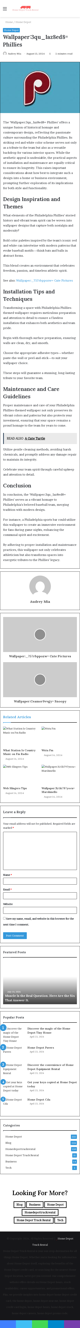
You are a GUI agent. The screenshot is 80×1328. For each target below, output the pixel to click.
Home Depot (23, 22)
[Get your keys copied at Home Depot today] (13, 1087)
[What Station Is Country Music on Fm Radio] (20, 737)
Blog (8, 1142)
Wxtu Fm (47, 750)
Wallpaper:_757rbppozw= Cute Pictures (44, 280)
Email (7, 889)
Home (9, 22)
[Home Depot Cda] (13, 1105)
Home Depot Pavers (40, 1047)
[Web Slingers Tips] (20, 775)
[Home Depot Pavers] (13, 1053)
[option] (40, 982)
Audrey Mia (14, 53)
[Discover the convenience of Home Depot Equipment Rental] (13, 1070)
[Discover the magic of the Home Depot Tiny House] (13, 1035)
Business (11, 1161)
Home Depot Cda (38, 1099)
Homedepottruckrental (20, 1149)
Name (7, 874)
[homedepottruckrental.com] (25, 8)
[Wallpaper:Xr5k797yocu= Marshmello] (59, 775)
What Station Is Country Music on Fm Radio (19, 752)
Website (8, 904)
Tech (8, 1167)
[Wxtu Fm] (59, 737)
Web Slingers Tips (15, 788)
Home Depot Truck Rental (22, 1155)
